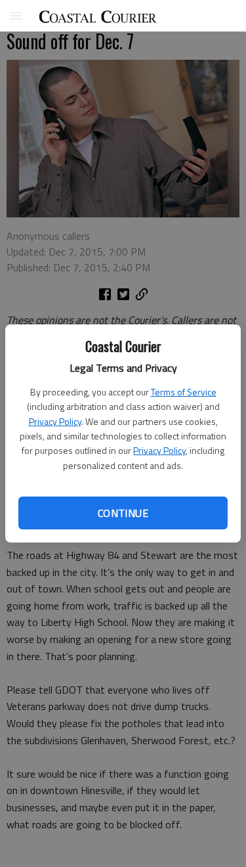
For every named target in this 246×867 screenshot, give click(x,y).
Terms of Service (183, 392)
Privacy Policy (55, 421)
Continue (123, 513)
